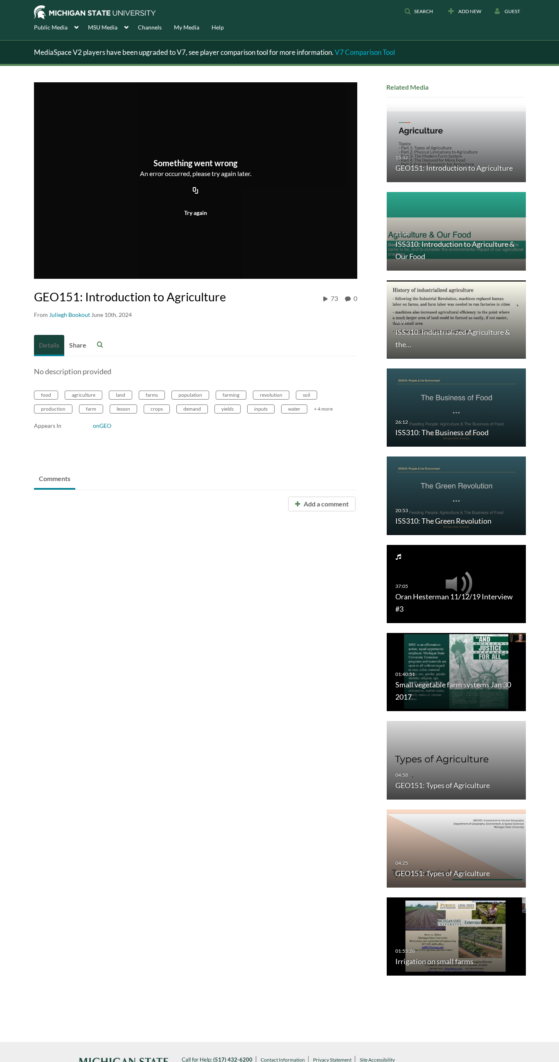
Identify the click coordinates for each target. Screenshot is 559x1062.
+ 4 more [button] (323, 409)
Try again (195, 212)
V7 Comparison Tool (365, 52)
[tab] (49, 345)
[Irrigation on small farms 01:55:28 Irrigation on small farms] (456, 936)
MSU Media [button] (102, 27)
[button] (418, 11)
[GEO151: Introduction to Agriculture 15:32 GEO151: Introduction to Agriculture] (456, 143)
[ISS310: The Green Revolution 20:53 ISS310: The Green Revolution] (456, 495)
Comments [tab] (54, 478)
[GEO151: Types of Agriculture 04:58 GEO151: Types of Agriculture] (456, 760)
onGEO (102, 425)
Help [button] (218, 27)
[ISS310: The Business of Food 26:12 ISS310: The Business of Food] (456, 407)
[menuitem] (61, 26)
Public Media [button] (51, 27)
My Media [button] (186, 27)
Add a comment (325, 504)
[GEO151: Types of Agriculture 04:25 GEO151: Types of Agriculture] (456, 848)
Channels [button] (150, 27)
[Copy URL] (195, 191)
